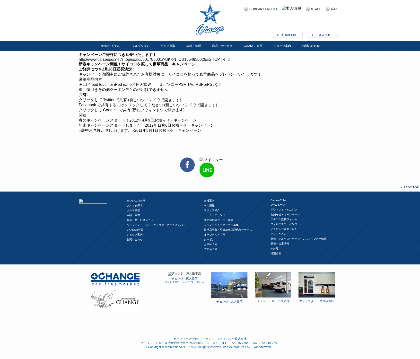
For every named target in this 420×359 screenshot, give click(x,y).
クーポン (209, 239)
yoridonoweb (262, 347)
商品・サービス (222, 46)
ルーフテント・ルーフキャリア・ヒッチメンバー (156, 224)
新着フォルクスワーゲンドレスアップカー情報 (299, 238)
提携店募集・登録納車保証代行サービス (228, 229)
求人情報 (209, 205)
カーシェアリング (214, 215)
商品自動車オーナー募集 (218, 220)
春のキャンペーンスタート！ (104, 120)
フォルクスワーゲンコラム (287, 224)
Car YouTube (278, 200)
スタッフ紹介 (212, 210)
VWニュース (278, 204)
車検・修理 (193, 46)
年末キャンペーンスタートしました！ (112, 125)
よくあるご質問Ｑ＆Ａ (284, 229)
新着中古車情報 (280, 243)
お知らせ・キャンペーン (285, 214)
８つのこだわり (110, 46)
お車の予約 (210, 244)
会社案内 (209, 200)
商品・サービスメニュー (141, 220)
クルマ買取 (168, 46)
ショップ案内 (282, 46)
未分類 (275, 248)
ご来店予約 (210, 249)
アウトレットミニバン (284, 209)
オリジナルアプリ (214, 234)
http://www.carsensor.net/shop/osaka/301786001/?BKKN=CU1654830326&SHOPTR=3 (154, 59)
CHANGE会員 (253, 46)
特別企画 (276, 253)
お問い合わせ (311, 46)
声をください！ (280, 233)
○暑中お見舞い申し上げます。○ (106, 130)
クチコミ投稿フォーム (284, 219)
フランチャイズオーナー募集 (221, 224)
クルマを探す (140, 46)
